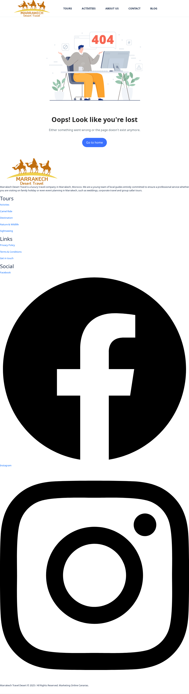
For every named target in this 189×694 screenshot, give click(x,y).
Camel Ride (6, 211)
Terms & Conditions (11, 251)
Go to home (94, 142)
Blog (153, 8)
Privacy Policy (7, 245)
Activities (89, 8)
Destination (6, 217)
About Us (112, 8)
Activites (4, 204)
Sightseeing (6, 231)
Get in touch (6, 258)
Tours (67, 8)
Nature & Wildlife (9, 224)
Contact (134, 8)
